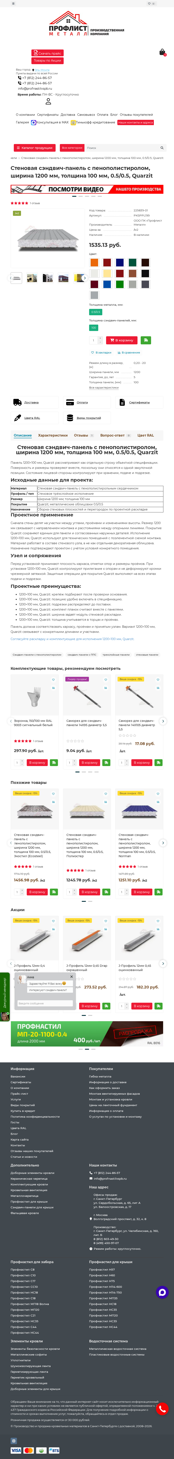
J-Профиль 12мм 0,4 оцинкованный (29, 968)
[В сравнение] (53, 688)
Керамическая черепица (29, 1178)
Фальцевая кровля (25, 1213)
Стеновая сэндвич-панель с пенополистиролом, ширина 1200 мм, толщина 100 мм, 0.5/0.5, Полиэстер (84, 845)
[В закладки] (53, 680)
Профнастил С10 (23, 1275)
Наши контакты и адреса (135, 122)
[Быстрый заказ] (146, 340)
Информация (22, 1069)
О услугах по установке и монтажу (115, 1116)
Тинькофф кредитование (95, 122)
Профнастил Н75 (102, 1281)
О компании (25, 115)
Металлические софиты (29, 1354)
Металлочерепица (24, 1195)
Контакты (18, 1145)
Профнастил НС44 (25, 1332)
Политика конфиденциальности (35, 1116)
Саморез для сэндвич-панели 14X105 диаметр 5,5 (137, 725)
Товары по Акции (47, 60)
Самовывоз (86, 115)
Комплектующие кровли (29, 1184)
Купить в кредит (23, 1111)
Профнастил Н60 (102, 1275)
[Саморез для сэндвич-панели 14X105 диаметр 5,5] (139, 696)
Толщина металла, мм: (106, 304)
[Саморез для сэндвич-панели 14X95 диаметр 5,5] (87, 696)
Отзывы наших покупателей (32, 1151)
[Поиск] (162, 147)
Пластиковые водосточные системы (117, 1354)
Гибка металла (100, 1076)
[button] (74, 196)
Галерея (22, 122)
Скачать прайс (49, 53)
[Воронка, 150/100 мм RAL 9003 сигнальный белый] (34, 696)
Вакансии (18, 1076)
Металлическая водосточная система (117, 1348)
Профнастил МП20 (25, 1309)
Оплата (102, 115)
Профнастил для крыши (29, 1201)
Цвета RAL (18, 1128)
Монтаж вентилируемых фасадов (114, 1093)
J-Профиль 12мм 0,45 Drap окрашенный (86, 968)
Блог (114, 115)
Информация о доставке (107, 1082)
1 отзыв (34, 203)
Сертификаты (48, 115)
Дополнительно (25, 1165)
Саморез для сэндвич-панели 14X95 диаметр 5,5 (86, 723)
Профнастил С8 (23, 1269)
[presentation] (11, 278)
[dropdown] (13, 3)
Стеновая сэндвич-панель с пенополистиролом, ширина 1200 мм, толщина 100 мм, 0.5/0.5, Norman (137, 845)
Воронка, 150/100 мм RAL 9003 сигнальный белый (33, 723)
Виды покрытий (23, 1105)
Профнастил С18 (23, 1298)
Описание (23, 435)
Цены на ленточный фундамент (113, 1105)
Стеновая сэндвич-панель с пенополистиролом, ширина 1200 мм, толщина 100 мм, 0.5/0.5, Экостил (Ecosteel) (32, 845)
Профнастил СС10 (24, 1286)
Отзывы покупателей (136, 115)
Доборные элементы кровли (32, 1173)
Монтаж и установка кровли (110, 1099)
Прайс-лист (19, 1093)
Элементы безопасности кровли (35, 1348)
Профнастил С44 (23, 1327)
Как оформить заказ (104, 1088)
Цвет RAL (146, 435)
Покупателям (101, 1069)
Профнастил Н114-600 (105, 1286)
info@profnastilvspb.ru (35, 88)
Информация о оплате (106, 1111)
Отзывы (83, 435)
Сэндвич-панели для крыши (32, 1207)
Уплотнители (21, 1360)
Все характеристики (104, 387)
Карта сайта (20, 1139)
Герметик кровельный (27, 1377)
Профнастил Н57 (102, 1269)
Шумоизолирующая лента (31, 1366)
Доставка (68, 115)
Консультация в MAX (52, 122)
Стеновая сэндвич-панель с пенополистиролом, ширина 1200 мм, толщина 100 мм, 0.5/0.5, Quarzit (87, 449)
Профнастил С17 (23, 1281)
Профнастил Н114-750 (105, 1292)
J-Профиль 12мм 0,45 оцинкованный (135, 968)
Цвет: (93, 254)
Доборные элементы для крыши (35, 1389)
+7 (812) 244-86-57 (36, 78)
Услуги (16, 1099)
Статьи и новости (24, 1156)
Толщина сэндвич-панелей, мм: (113, 320)
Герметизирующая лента (29, 1371)
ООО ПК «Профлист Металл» (148, 222)
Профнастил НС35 (24, 1321)
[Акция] (87, 189)
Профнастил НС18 (24, 1292)
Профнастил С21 (23, 1315)
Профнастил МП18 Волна (30, 1304)
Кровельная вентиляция (29, 1190)
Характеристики (53, 435)
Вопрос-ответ (114, 435)
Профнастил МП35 (103, 1298)
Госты (15, 1122)
